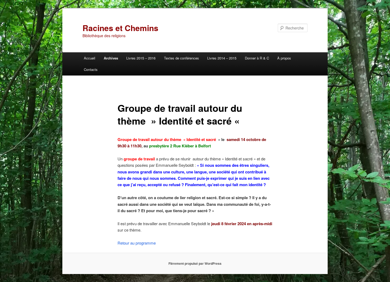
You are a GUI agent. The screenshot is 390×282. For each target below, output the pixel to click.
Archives (111, 58)
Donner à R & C (257, 58)
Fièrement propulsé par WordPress (195, 263)
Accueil (89, 58)
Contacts (91, 69)
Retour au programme (137, 243)
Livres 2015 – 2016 (140, 58)
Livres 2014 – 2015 (221, 58)
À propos (284, 58)
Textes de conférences (181, 58)
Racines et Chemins (120, 27)
